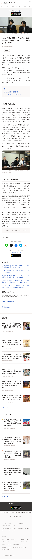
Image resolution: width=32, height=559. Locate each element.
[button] (25, 245)
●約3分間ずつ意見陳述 (12, 92)
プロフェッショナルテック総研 (21, 541)
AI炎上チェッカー (10, 549)
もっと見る (5, 407)
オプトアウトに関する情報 (13, 531)
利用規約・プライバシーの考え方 (8, 525)
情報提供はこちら (6, 307)
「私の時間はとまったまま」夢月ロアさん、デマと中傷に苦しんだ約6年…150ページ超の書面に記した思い (12, 454)
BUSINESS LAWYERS (24, 539)
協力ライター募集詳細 (8, 301)
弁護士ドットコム (6, 6)
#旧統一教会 (6, 50)
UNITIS (3, 549)
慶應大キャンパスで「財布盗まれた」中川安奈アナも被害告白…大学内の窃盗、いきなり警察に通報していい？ (11, 326)
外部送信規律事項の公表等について (9, 528)
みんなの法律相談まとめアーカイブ (20, 547)
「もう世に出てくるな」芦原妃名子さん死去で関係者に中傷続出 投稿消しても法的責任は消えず (15, 286)
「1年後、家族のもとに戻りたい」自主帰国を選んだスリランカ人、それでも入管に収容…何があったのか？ (12, 397)
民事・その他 (14, 6)
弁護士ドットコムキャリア (7, 541)
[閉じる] (30, 10)
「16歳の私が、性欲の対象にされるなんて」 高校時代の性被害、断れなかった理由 (15, 266)
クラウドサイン (14, 539)
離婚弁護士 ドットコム (6, 547)
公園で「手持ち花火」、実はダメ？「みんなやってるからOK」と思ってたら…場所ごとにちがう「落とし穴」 (11, 384)
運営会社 (3, 531)
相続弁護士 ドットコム (6, 544)
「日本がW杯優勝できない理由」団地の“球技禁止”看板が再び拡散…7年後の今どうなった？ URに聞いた (12, 356)
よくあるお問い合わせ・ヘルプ (8, 523)
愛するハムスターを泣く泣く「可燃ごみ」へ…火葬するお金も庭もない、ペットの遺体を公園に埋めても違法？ (11, 343)
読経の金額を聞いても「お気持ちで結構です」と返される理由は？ (15, 271)
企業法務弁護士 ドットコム (18, 544)
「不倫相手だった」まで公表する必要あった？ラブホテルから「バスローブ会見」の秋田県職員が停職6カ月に (12, 440)
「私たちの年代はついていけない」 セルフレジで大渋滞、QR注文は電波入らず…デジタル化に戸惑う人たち (11, 372)
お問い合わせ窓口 (20, 523)
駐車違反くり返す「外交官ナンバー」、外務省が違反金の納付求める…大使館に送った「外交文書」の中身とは (12, 471)
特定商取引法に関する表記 (23, 528)
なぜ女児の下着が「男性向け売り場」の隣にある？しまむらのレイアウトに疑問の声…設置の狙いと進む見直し (12, 422)
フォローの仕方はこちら (16, 11)
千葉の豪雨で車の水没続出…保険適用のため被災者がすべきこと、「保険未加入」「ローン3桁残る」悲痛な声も (13, 485)
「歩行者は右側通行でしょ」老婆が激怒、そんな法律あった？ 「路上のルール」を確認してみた (15, 281)
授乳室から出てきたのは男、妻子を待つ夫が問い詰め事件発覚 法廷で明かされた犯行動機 (15, 276)
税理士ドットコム (5, 539)
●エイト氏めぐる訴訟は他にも (14, 95)
